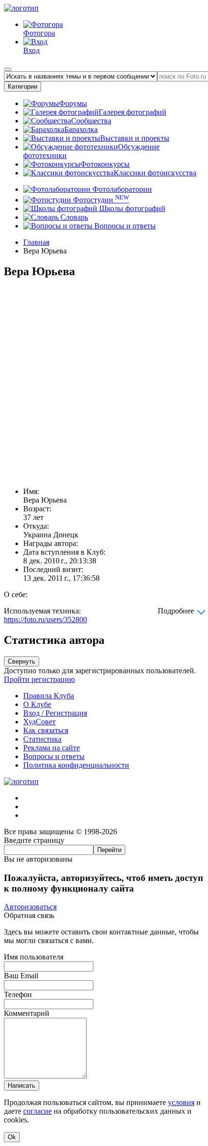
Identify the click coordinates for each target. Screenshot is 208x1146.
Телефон (18, 994)
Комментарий (26, 1013)
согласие (37, 1111)
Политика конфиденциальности (76, 765)
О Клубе (37, 704)
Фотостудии (100, 200)
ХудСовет (39, 722)
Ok (12, 1137)
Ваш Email (21, 976)
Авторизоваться (30, 907)
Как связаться (45, 730)
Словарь (73, 217)
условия (181, 1102)
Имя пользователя (33, 957)
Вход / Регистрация (55, 713)
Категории (22, 86)
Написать (21, 1085)
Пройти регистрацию (39, 679)
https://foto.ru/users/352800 (45, 619)
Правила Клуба (48, 696)
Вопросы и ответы (124, 226)
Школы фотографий (131, 208)
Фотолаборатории (121, 189)
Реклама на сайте (51, 748)
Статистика (42, 739)
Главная (36, 242)
